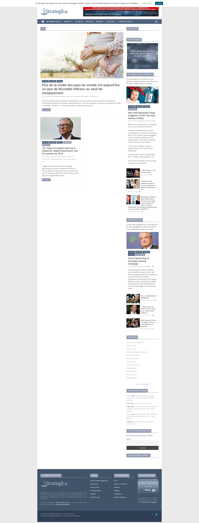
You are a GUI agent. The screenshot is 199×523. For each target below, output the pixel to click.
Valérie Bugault (131, 368)
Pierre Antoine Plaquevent (135, 342)
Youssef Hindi (131, 346)
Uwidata (117, 491)
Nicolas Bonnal (131, 371)
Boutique (110, 22)
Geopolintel (94, 484)
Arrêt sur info (94, 487)
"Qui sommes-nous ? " (64, 502)
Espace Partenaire (120, 497)
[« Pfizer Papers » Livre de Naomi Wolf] (133, 169)
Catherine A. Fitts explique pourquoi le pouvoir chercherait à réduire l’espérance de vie (148, 185)
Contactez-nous (125, 22)
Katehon (117, 487)
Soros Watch (140, 255)
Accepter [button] (159, 3)
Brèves (60, 81)
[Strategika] (42, 21)
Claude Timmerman (133, 365)
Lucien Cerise (130, 362)
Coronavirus (132, 109)
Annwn (128, 396)
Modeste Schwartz (132, 358)
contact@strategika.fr (63, 504)
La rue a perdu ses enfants (143, 403)
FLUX (116, 481)
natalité (86, 96)
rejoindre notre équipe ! (149, 502)
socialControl (72, 159)
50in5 (54, 159)
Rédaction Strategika (60, 96)
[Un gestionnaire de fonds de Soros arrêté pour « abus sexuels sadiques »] (133, 306)
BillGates (59, 159)
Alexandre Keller (131, 378)
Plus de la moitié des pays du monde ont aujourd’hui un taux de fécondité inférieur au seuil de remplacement (81, 89)
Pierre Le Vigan (131, 349)
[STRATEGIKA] (54, 480)
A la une (45, 81)
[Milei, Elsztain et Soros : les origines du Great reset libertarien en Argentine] (133, 319)
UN (97, 96)
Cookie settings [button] (146, 3)
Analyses (67, 22)
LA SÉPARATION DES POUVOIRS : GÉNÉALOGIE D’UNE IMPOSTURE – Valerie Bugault (141, 409)
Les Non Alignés (95, 491)
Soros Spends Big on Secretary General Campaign (138, 261)
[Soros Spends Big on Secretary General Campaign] (142, 233)
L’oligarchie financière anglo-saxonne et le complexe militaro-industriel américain (140, 398)
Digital (65, 159)
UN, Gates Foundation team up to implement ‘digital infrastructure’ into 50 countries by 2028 (60, 151)
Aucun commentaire (75, 96)
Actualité (79, 22)
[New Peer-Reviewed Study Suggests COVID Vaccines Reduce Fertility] (142, 88)
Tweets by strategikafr (142, 384)
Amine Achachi (131, 375)
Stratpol (92, 494)
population (92, 96)
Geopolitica (118, 494)
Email (128, 439)
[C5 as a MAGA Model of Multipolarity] (133, 295)
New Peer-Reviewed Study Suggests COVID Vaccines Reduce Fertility (141, 115)
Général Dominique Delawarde (136, 352)
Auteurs (99, 22)
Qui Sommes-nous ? (54, 22)
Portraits (90, 22)
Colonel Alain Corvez (133, 355)
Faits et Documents (120, 484)
